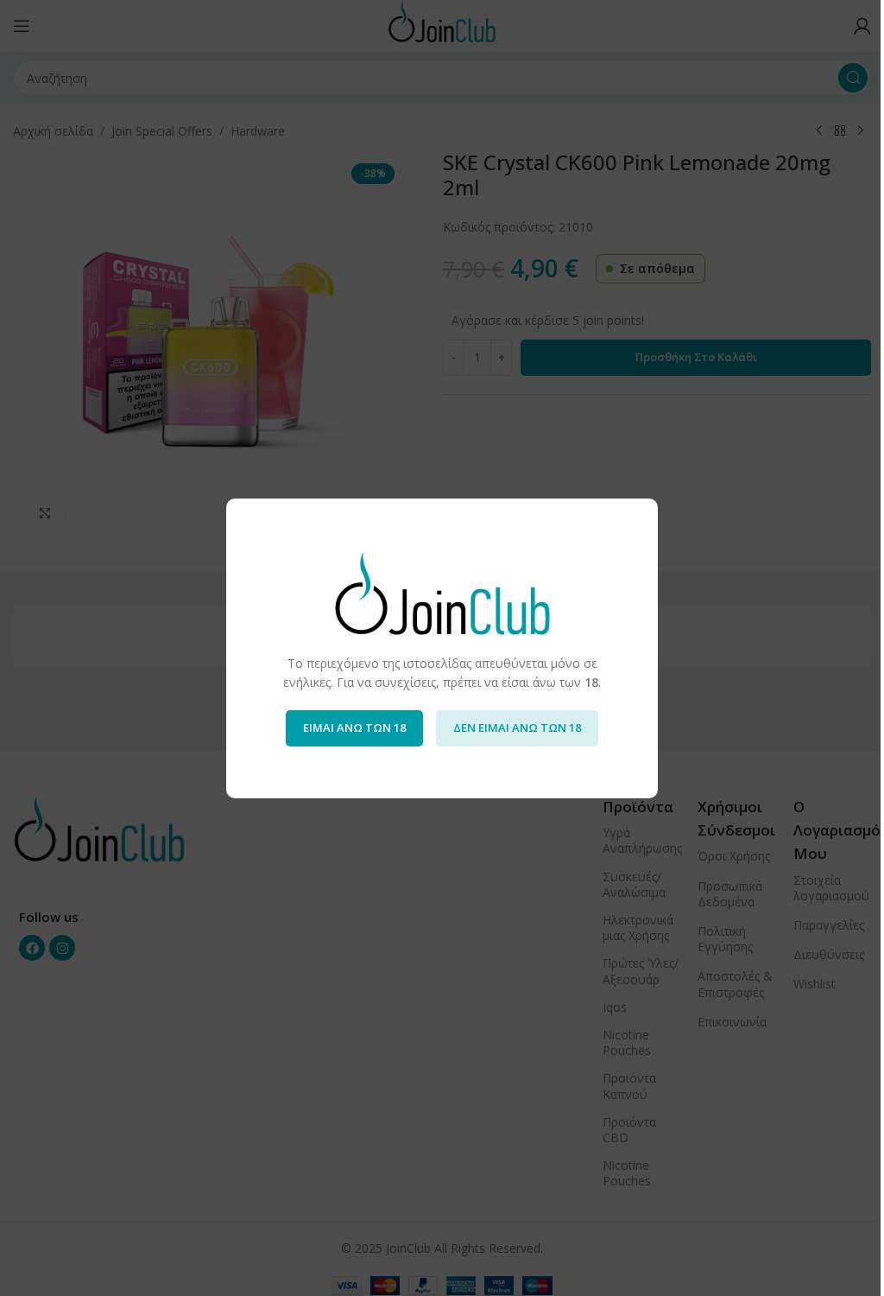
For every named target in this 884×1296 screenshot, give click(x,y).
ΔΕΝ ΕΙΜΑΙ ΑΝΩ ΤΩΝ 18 (517, 727)
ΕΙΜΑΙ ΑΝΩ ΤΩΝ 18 (354, 727)
